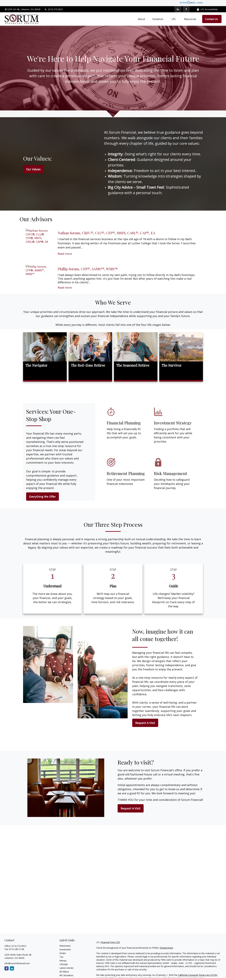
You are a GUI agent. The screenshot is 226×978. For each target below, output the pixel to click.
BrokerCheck (166, 947)
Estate (62, 953)
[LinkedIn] (177, 9)
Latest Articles (66, 967)
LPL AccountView (209, 9)
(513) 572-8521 (55, 9)
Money (62, 960)
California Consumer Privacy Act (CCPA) (197, 975)
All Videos (64, 971)
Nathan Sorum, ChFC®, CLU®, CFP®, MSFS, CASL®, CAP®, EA (106, 233)
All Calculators (66, 975)
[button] (141, 19)
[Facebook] (186, 9)
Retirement (65, 945)
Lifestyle (63, 964)
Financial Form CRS (110, 942)
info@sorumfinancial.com (17, 963)
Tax (61, 956)
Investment (65, 949)
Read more (65, 253)
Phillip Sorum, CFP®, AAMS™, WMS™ (88, 269)
